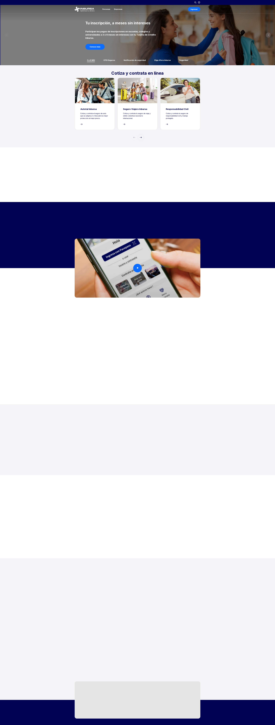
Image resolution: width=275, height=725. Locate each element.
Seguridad (183, 60)
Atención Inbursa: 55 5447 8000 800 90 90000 (146, 700)
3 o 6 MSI (91, 60)
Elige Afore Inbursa (162, 60)
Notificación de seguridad (135, 60)
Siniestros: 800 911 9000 (144, 691)
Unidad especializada (179, 700)
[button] (268, 35)
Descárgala (84, 218)
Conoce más (95, 47)
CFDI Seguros (109, 60)
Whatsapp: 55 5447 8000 (145, 708)
